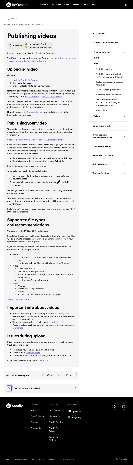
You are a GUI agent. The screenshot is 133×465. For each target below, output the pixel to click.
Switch (85, 4)
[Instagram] (124, 406)
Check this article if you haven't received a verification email (35, 139)
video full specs (33, 352)
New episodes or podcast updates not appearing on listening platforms (108, 102)
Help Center (54, 410)
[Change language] (126, 5)
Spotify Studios (56, 422)
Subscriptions (51, 322)
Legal (8, 459)
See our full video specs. (18, 299)
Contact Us (36, 428)
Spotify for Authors (54, 438)
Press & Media (37, 416)
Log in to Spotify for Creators (25, 80)
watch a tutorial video (52, 96)
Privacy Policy (38, 459)
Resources (56, 4)
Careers (34, 422)
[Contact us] (75, 388)
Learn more (17, 327)
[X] (115, 406)
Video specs (101, 110)
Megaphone (54, 416)
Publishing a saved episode (108, 94)
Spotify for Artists (54, 429)
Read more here (32, 96)
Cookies (51, 459)
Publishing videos (104, 69)
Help (94, 4)
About (33, 410)
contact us (43, 360)
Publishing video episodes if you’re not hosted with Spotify (110, 75)
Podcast (75, 4)
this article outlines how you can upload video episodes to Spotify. (41, 59)
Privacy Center (21, 459)
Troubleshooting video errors (109, 89)
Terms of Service (34, 112)
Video (66, 4)
